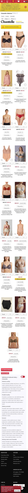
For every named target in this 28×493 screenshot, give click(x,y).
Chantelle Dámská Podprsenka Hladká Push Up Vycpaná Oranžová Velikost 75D (6, 212)
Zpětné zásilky (4, 463)
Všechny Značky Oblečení (18, 457)
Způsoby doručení (4, 457)
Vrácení (2, 461)
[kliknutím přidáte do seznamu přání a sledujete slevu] (10, 49)
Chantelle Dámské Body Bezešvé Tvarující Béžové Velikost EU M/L (7, 176)
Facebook (3, 484)
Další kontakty (16, 476)
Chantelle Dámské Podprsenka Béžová (7, 138)
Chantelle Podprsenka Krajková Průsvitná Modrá (6, 64)
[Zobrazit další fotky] (11, 46)
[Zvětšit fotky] (1, 46)
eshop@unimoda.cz (17, 474)
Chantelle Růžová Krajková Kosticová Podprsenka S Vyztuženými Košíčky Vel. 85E (7, 249)
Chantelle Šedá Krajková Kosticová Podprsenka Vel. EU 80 (20, 174)
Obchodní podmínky (17, 461)
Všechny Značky (4, 373)
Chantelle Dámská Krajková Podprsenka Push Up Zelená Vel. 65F (13, 360)
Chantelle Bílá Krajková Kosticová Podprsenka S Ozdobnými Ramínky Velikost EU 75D (20, 211)
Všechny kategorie (7, 369)
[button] (7, 57)
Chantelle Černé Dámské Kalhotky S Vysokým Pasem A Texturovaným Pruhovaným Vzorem (7, 325)
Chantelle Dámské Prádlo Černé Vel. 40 (20, 61)
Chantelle (6, 60)
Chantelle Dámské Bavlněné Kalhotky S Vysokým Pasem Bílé (20, 325)
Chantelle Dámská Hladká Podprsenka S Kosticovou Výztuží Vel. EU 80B (6, 287)
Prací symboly (16, 459)
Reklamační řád (16, 463)
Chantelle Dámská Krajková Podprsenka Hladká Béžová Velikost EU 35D (20, 289)
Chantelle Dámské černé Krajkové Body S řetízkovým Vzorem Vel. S (20, 101)
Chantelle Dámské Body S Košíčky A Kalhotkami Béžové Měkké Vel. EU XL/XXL (20, 248)
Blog (14, 455)
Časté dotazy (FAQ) (5, 455)
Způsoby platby (4, 459)
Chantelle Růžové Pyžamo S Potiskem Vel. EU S (7, 103)
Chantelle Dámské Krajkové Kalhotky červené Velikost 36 (20, 139)
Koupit (3, 49)
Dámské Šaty (3, 465)
